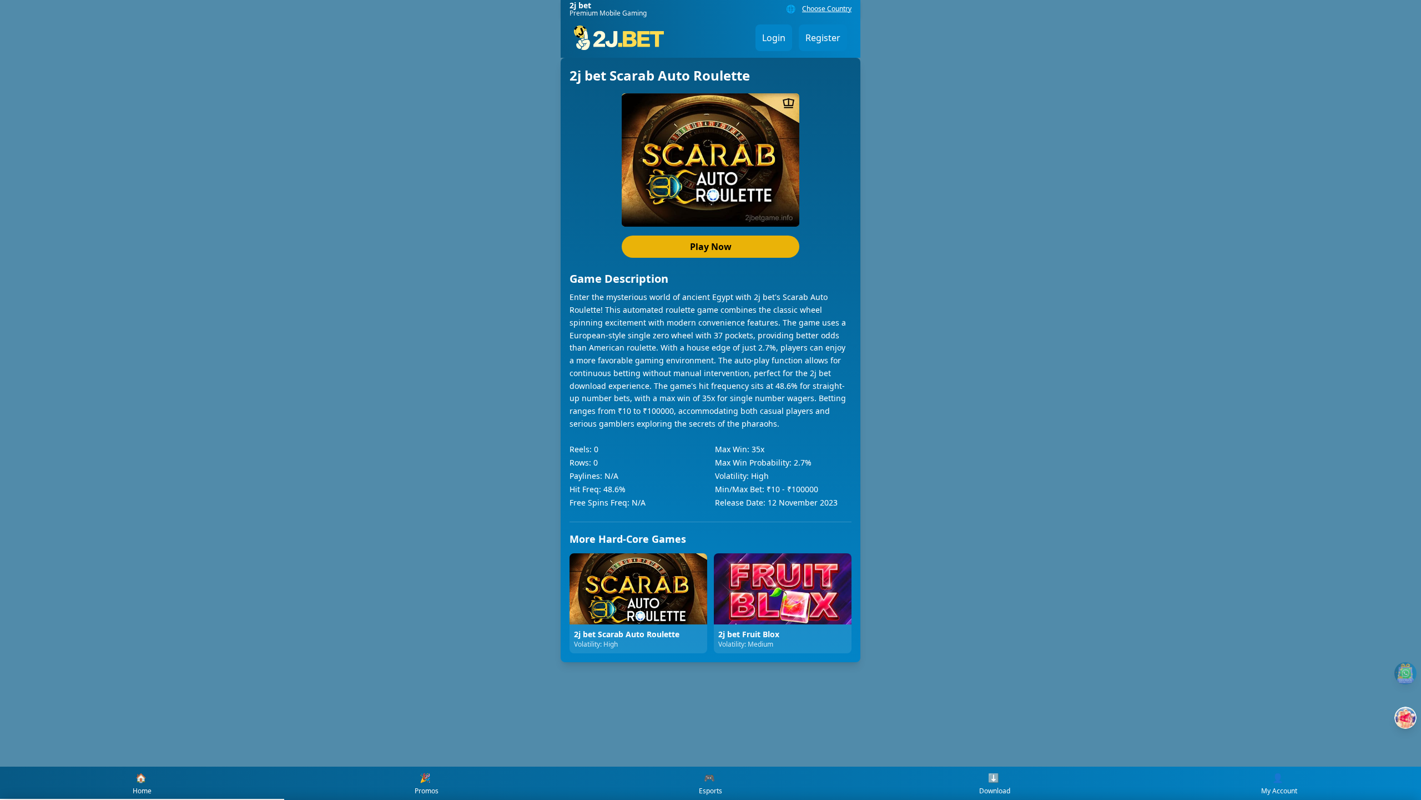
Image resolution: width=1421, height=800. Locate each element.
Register (822, 38)
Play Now (711, 247)
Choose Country (826, 8)
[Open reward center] (1405, 718)
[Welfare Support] (1405, 673)
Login (773, 38)
